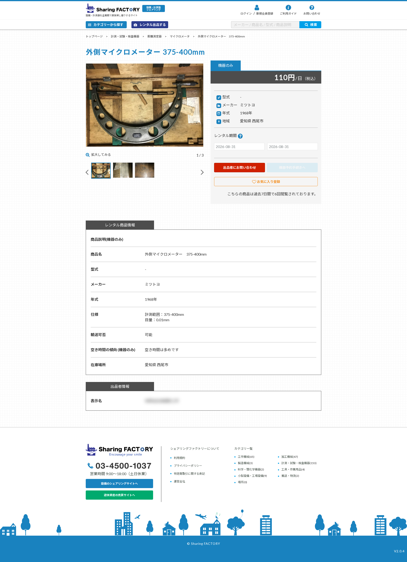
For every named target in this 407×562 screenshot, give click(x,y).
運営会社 (179, 481)
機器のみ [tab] (225, 65)
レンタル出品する (152, 25)
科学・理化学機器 (249, 469)
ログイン (246, 13)
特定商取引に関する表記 (189, 473)
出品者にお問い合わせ (239, 167)
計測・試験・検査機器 (125, 36)
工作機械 (243, 456)
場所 (241, 482)
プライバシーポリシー (188, 465)
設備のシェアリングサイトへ (119, 483)
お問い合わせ (311, 13)
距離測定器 (154, 36)
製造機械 (243, 463)
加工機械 (287, 456)
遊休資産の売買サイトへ (119, 495)
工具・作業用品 (291, 469)
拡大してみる (101, 155)
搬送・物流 (288, 476)
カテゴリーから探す (108, 25)
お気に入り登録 (268, 182)
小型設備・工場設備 (250, 476)
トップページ (94, 36)
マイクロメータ (180, 36)
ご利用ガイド (288, 13)
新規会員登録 (264, 13)
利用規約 (179, 458)
